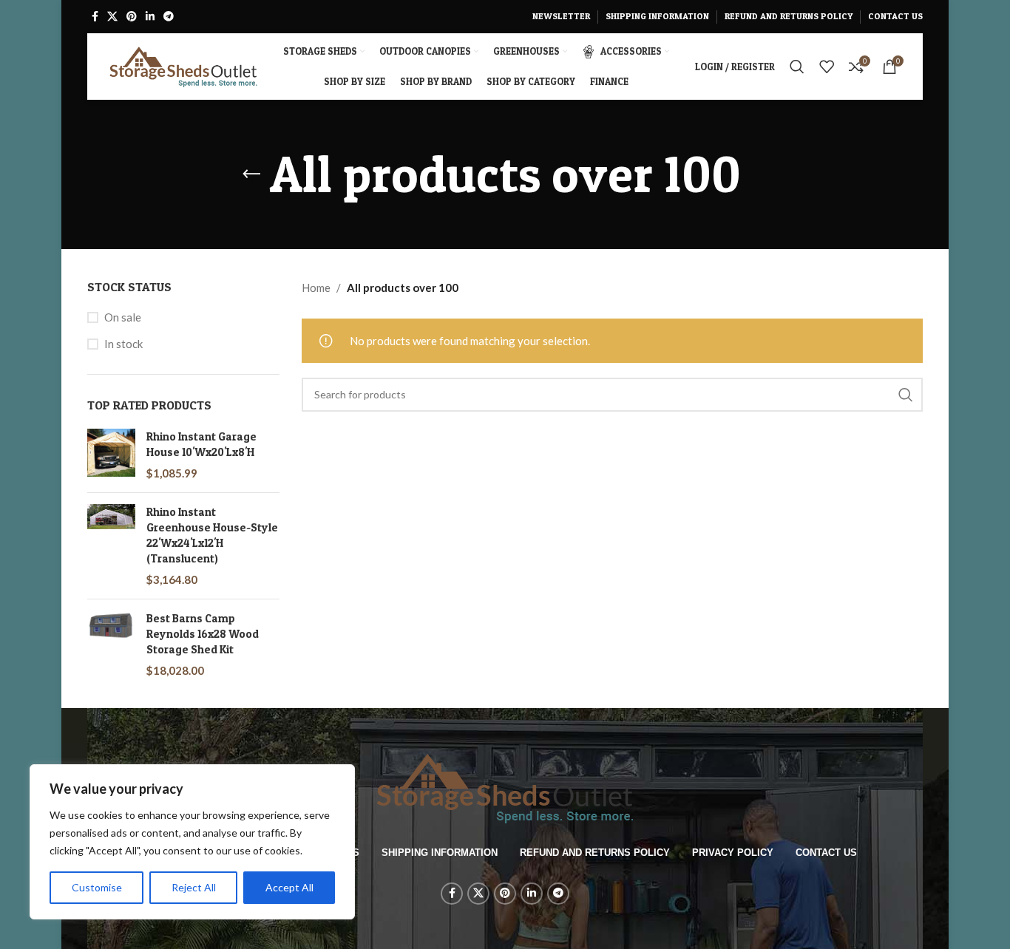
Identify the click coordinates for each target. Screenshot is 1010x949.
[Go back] (251, 174)
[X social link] (112, 17)
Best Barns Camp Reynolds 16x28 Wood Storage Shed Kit (202, 633)
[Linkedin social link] (150, 17)
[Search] (797, 66)
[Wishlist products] (826, 66)
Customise (97, 887)
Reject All (194, 887)
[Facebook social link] (95, 17)
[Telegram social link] (168, 17)
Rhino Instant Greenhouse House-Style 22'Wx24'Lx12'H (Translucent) (212, 535)
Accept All (289, 887)
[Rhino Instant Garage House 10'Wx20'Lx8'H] (111, 455)
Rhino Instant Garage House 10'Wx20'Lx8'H (201, 444)
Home (316, 287)
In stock (123, 343)
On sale (122, 317)
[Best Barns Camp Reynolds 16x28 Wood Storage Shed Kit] (111, 644)
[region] (192, 841)
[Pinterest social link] (131, 17)
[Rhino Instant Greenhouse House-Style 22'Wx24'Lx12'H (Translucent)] (111, 546)
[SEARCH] (906, 395)
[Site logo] (183, 65)
